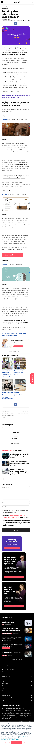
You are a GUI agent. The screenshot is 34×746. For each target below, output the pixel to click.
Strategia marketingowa (6, 633)
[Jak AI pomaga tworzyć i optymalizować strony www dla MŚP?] (5, 463)
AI (2, 640)
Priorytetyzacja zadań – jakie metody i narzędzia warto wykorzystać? (7, 395)
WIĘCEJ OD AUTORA (18, 450)
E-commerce (5, 681)
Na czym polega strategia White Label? (18, 372)
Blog (6, 5)
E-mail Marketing (6, 695)
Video (3, 700)
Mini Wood (5, 194)
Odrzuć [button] (25, 742)
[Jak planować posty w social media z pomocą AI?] (28, 654)
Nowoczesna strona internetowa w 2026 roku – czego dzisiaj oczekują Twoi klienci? (19, 472)
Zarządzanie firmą (5, 647)
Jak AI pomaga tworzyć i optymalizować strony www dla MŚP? (19, 463)
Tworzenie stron (11, 5)
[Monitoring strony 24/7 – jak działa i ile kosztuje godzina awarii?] (5, 456)
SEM (3, 693)
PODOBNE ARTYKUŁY (7, 450)
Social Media (4, 655)
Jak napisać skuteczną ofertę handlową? (18, 394)
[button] (32, 2)
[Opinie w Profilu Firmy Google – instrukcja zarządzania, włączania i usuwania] (28, 630)
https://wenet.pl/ (15, 441)
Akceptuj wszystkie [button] (16, 742)
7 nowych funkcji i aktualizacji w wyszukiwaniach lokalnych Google (6, 373)
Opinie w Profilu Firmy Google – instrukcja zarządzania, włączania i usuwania (11, 630)
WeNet (3, 5)
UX (2, 686)
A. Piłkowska (5, 119)
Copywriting (5, 683)
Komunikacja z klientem (7, 697)
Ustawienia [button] (7, 742)
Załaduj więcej (16, 659)
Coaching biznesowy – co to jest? (23, 414)
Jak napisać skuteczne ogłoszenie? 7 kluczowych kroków (8, 415)
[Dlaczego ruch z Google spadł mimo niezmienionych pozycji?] (28, 623)
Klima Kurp (5, 264)
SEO (3, 624)
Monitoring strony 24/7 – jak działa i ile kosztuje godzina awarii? (19, 456)
